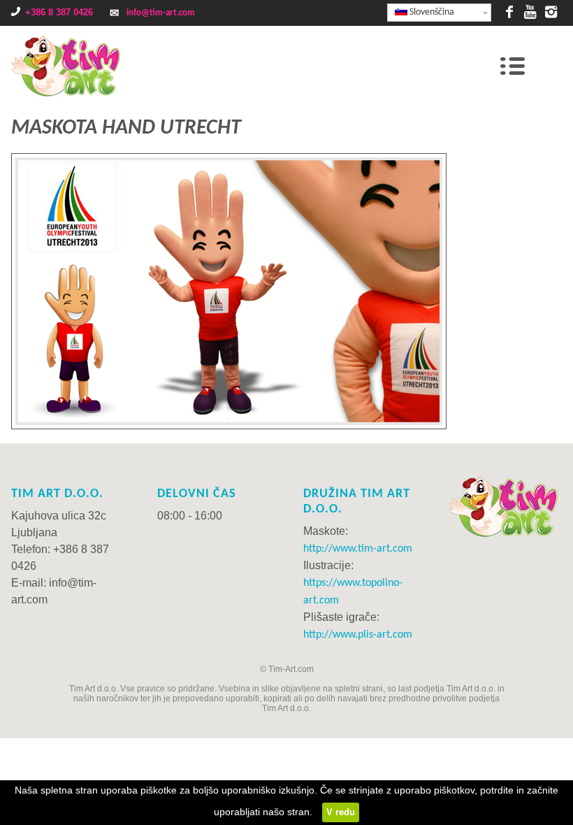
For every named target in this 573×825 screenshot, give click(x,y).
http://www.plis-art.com (357, 634)
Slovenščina (430, 12)
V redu (340, 812)
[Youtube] (530, 10)
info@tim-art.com (160, 12)
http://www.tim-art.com (357, 548)
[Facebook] (509, 10)
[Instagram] (551, 10)
